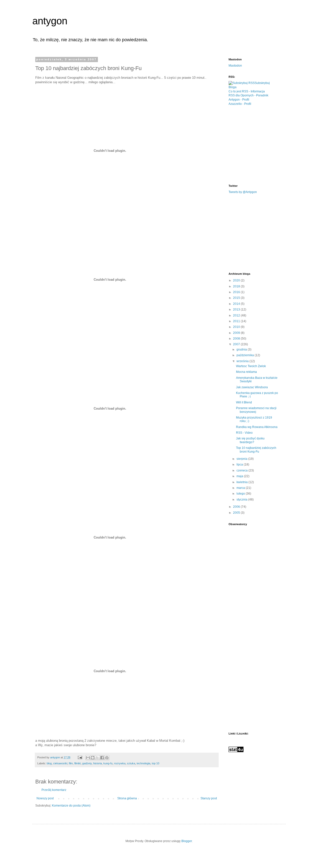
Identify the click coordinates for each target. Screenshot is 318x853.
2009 (237, 333)
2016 (237, 292)
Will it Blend (244, 402)
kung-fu (108, 763)
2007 (237, 344)
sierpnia (242, 459)
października (246, 355)
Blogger (186, 841)
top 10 (155, 763)
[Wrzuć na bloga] (92, 757)
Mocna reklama (246, 372)
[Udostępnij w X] (97, 757)
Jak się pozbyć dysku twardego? (250, 440)
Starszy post (208, 798)
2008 (237, 338)
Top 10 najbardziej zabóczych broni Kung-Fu (256, 449)
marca (241, 488)
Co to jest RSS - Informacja (247, 91)
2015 (237, 298)
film (71, 763)
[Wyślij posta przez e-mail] (80, 757)
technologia (143, 763)
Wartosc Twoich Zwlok (251, 366)
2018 (237, 286)
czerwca (242, 470)
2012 (237, 315)
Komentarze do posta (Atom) (71, 805)
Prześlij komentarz (53, 790)
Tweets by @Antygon (243, 192)
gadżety (87, 763)
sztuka (131, 763)
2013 (237, 309)
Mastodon (235, 65)
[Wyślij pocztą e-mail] (87, 757)
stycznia (242, 499)
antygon (49, 20)
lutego (241, 493)
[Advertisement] (266, 145)
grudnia (242, 349)
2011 (237, 321)
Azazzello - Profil (240, 104)
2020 (237, 280)
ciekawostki (60, 763)
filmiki (77, 763)
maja (240, 476)
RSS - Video (244, 432)
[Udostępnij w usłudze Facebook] (102, 757)
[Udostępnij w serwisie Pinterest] (106, 757)
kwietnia (242, 482)
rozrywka (119, 763)
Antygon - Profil (239, 99)
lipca (240, 464)
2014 (237, 304)
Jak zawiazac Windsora (252, 387)
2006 (237, 506)
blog (49, 763)
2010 (237, 327)
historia (97, 763)
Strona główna (127, 798)
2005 (237, 512)
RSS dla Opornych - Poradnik (248, 95)
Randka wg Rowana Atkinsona (257, 427)
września (243, 361)
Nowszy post (45, 798)
